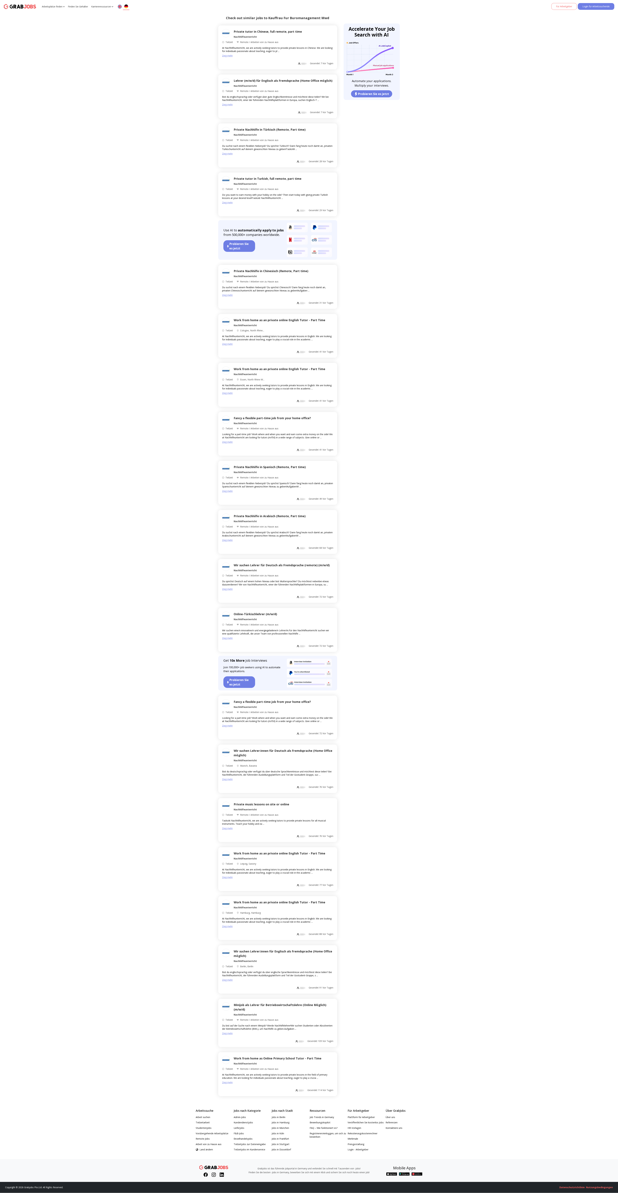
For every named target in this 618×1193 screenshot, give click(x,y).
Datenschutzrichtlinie (572, 1187)
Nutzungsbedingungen (599, 1187)
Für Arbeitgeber (564, 6)
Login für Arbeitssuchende (596, 6)
